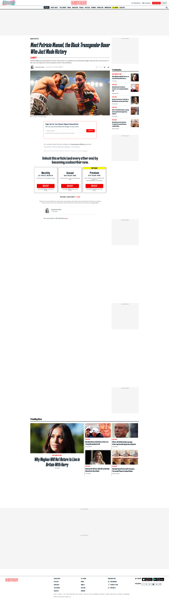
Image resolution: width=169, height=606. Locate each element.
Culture (83, 588)
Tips (64, 594)
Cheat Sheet (54, 7)
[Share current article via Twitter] (100, 67)
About (55, 594)
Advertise (72, 594)
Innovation (108, 7)
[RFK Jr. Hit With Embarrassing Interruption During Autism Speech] (135, 114)
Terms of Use (64, 133)
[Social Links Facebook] (142, 584)
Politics (87, 7)
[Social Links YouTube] (153, 584)
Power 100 (100, 7)
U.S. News (115, 7)
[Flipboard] (160, 584)
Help (77, 594)
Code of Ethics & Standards (91, 594)
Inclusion (102, 594)
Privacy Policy (71, 133)
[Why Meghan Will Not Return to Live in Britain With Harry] (135, 81)
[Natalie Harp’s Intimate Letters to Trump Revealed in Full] (135, 91)
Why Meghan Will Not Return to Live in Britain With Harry (57, 462)
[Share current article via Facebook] (96, 67)
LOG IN (164, 3)
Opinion (93, 7)
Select (46, 186)
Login (78, 197)
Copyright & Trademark (123, 594)
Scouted (122, 7)
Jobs (67, 594)
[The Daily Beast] (79, 3)
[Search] (167, 7)
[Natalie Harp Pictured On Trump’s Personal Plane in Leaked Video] (135, 126)
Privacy (81, 594)
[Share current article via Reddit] (108, 67)
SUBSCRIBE (156, 3)
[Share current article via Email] (104, 67)
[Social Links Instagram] (149, 584)
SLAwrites (55, 211)
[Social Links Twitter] (146, 584)
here (66, 218)
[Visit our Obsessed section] (14, 3)
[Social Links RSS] (156, 584)
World (82, 585)
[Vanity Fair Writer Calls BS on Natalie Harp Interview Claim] (135, 104)
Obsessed (75, 7)
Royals (81, 7)
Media (69, 7)
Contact (60, 594)
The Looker (62, 7)
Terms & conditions (110, 594)
